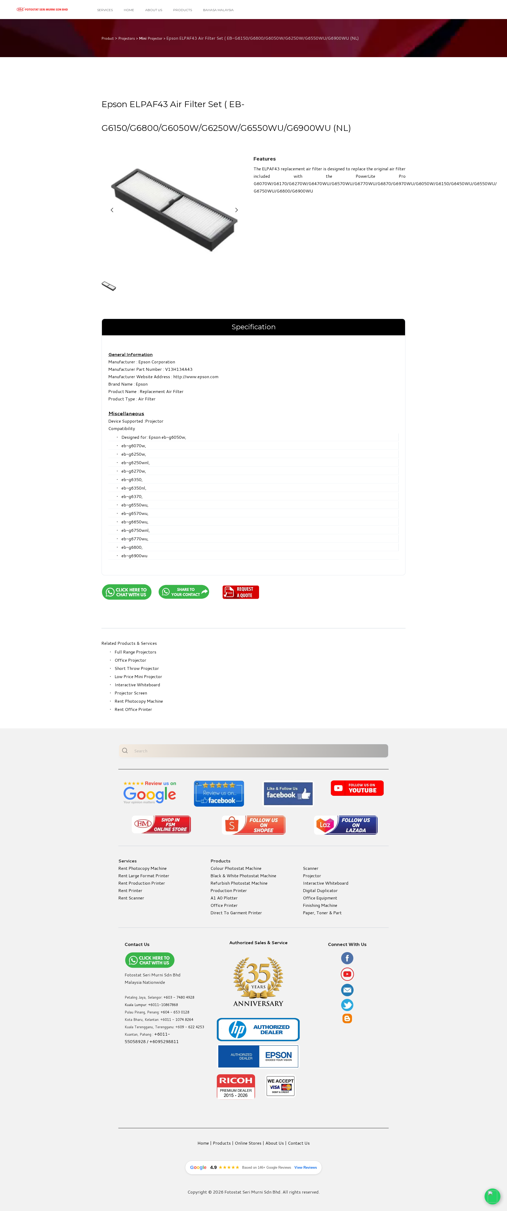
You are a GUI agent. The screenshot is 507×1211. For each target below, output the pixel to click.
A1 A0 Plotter (224, 898)
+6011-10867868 (163, 1004)
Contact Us (299, 1143)
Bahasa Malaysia (218, 10)
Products (182, 10)
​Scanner (310, 868)
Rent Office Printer (133, 709)
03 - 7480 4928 (181, 997)
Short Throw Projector (137, 668)
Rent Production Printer (141, 883)
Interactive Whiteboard (137, 685)
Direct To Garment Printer (236, 913)
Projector (312, 875)
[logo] (42, 9)
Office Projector (130, 660)
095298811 (167, 1041)
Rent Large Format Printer (143, 875)
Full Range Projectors (135, 652)
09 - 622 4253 (192, 1027)
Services (105, 10)
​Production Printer (228, 890)
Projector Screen (131, 693)
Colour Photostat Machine (235, 868)
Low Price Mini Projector (138, 676)
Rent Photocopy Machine (139, 701)
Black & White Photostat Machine (243, 875)
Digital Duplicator (320, 890)
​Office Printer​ (224, 905)
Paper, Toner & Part (322, 913)
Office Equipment (320, 898)
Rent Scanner (131, 898)
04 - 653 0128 (177, 1012)
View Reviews (305, 1167)
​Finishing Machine (320, 905)
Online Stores (248, 1143)
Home (129, 10)
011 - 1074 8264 (179, 1019)
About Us (153, 10)
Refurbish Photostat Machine (238, 883)
